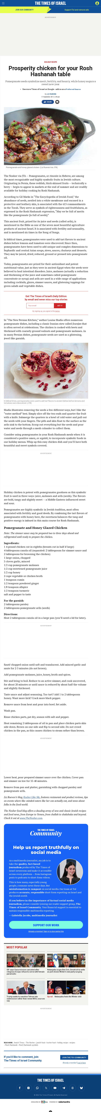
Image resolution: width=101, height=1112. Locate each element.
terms (57, 311)
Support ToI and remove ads (77, 10)
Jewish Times (19, 1043)
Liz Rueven (51, 94)
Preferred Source (73, 89)
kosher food (51, 1043)
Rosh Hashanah (11, 1045)
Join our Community (24, 10)
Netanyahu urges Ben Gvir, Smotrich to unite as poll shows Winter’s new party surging (66, 971)
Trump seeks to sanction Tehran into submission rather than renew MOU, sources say (26, 999)
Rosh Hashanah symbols (28, 1045)
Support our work (46, 925)
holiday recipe (62, 1043)
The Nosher (30, 1043)
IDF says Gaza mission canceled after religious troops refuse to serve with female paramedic (25, 972)
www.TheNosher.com (31, 818)
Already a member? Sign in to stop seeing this (46, 931)
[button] (97, 3)
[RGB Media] (45, 1102)
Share (49, 102)
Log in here (81, 1063)
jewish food (40, 1043)
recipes (72, 1043)
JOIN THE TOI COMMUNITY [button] (74, 1057)
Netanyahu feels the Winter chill (64, 997)
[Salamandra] (64, 1102)
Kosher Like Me (31, 797)
